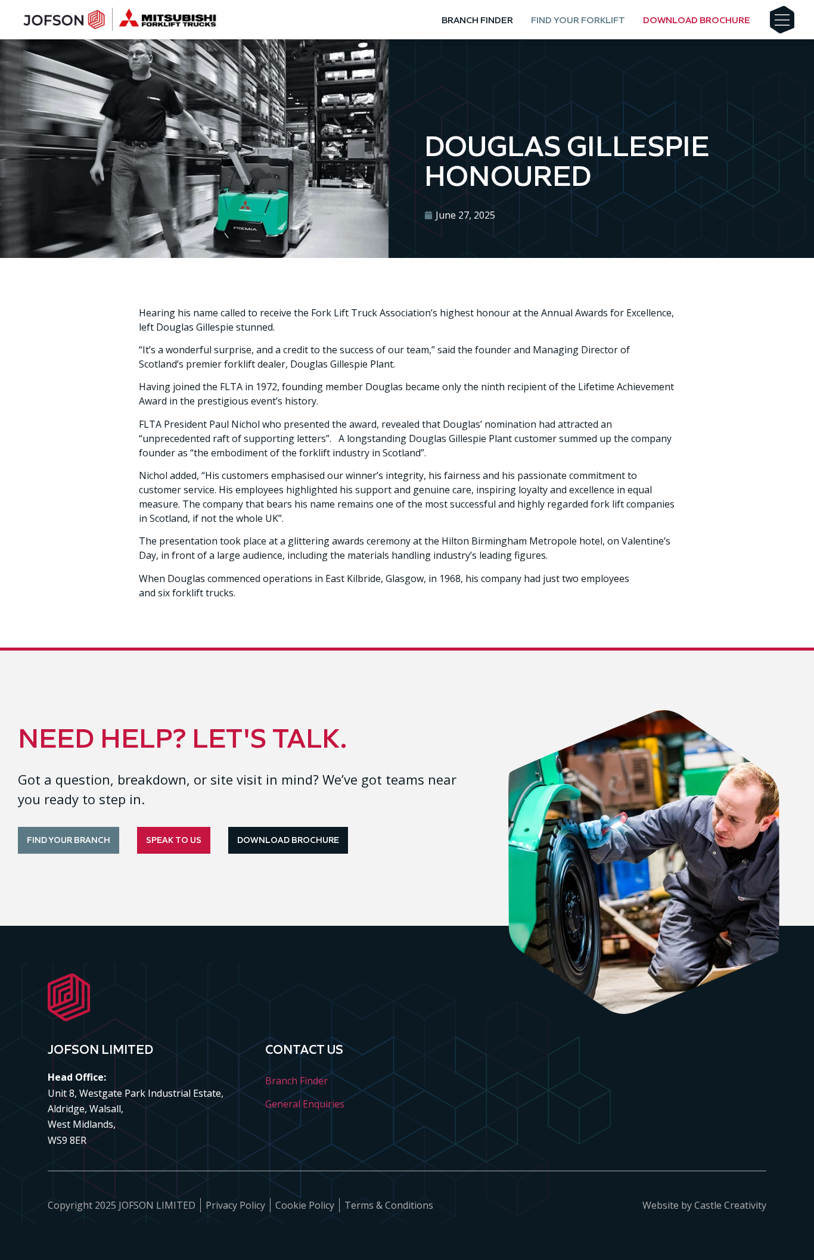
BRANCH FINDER (477, 20)
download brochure (696, 20)
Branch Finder (296, 1080)
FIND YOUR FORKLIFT (578, 20)
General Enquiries (304, 1103)
